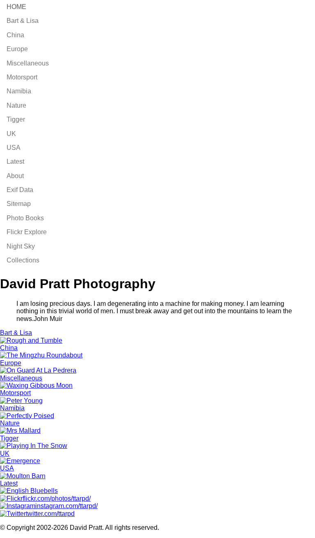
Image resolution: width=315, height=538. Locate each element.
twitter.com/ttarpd (50, 513)
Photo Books (25, 218)
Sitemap (19, 203)
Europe (17, 48)
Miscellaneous (28, 63)
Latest (15, 161)
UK (11, 133)
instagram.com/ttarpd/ (66, 505)
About (15, 175)
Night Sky (21, 246)
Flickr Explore (27, 231)
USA (14, 147)
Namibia (19, 91)
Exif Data (20, 189)
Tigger (16, 119)
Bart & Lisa (23, 20)
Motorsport (22, 77)
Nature (16, 105)
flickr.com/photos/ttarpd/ (57, 498)
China (15, 35)
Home (16, 6)
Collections (23, 260)
